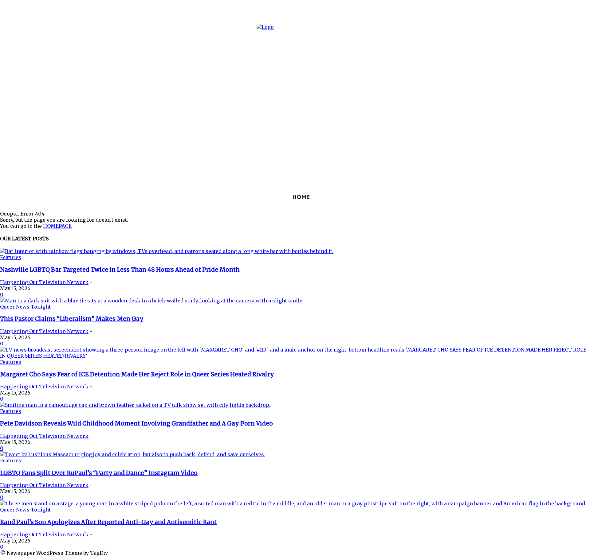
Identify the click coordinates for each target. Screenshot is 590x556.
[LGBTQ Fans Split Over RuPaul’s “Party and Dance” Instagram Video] (132, 454)
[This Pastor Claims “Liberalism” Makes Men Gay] (152, 300)
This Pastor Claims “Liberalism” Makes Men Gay (72, 318)
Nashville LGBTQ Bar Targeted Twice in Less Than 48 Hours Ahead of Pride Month (120, 269)
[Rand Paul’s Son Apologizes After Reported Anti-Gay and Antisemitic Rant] (293, 503)
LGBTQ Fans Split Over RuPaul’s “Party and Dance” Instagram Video (99, 472)
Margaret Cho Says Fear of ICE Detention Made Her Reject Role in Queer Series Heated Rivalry (137, 374)
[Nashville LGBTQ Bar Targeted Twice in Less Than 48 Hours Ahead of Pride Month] (166, 251)
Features (10, 257)
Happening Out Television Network (44, 282)
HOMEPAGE (57, 226)
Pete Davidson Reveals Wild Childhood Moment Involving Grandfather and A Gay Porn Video (136, 423)
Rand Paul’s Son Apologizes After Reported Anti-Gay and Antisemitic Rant (108, 522)
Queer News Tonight (25, 307)
